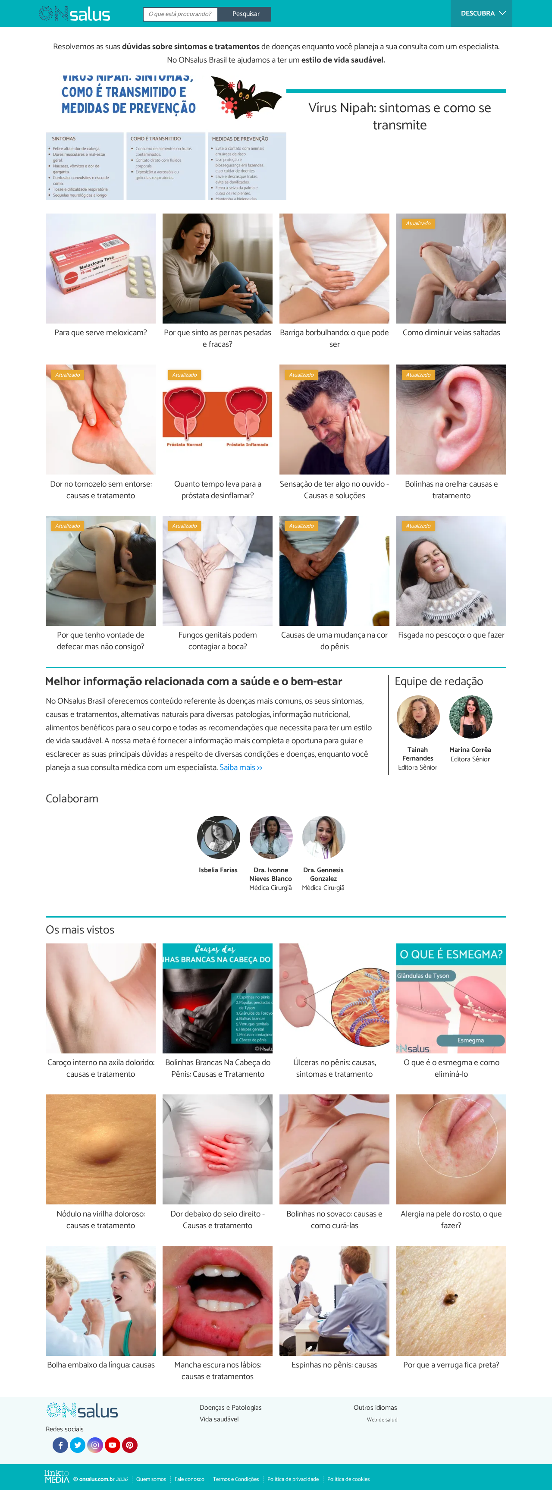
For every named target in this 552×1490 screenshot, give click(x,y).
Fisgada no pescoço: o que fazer (451, 635)
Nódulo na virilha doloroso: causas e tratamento (100, 1220)
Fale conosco (189, 1479)
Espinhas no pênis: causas (334, 1365)
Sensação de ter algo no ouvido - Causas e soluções (334, 490)
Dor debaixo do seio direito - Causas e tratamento (217, 1220)
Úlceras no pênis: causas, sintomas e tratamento (334, 1069)
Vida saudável (219, 1419)
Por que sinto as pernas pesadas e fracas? (217, 339)
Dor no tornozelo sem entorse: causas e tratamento (101, 490)
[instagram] (95, 1445)
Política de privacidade (293, 1479)
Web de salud (382, 1420)
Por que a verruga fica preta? (451, 1365)
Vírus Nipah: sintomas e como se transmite (399, 115)
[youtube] (112, 1445)
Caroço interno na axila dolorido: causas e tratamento (100, 1069)
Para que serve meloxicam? (100, 333)
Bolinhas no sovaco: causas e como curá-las (334, 1220)
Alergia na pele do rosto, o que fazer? (451, 1220)
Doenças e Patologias (231, 1408)
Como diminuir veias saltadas (451, 333)
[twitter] (77, 1445)
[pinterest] (130, 1445)
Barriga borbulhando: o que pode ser (334, 339)
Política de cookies (348, 1479)
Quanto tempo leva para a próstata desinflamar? (217, 490)
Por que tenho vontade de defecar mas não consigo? (100, 641)
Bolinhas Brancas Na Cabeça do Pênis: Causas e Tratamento (217, 1069)
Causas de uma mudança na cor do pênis (334, 641)
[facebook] (60, 1445)
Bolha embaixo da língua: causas (101, 1365)
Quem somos (151, 1479)
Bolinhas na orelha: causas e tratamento (451, 490)
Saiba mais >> (241, 767)
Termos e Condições (236, 1479)
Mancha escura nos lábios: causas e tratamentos (217, 1371)
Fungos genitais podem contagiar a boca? (218, 641)
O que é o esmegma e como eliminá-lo (451, 1069)
